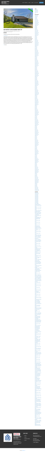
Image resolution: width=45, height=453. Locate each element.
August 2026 (36, 16)
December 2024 (37, 32)
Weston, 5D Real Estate (37, 409)
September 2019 (37, 84)
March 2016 (36, 119)
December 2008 (37, 189)
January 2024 (36, 41)
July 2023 (36, 46)
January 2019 (36, 91)
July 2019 (36, 86)
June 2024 (36, 37)
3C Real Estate (36, 200)
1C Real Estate (36, 194)
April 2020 (36, 79)
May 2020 (36, 78)
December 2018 (37, 92)
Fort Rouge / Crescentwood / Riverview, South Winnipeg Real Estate (38, 269)
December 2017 (37, 101)
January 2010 (36, 178)
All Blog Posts (36, 9)
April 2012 (36, 157)
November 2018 (37, 93)
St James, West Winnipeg (38, 370)
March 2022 (36, 60)
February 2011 (36, 167)
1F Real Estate (36, 195)
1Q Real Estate (36, 197)
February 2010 (36, 177)
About (37, 2)
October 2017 (36, 103)
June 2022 (36, 57)
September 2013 (37, 144)
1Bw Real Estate (37, 193)
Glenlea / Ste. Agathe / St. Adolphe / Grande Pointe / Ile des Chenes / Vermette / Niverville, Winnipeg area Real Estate (38, 280)
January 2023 (36, 51)
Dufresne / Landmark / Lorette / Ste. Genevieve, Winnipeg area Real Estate (38, 240)
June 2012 (36, 155)
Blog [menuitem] (35, 2)
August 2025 (36, 25)
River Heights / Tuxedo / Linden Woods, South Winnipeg (38, 337)
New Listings (36, 10)
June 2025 (36, 27)
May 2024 (36, 38)
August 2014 (36, 135)
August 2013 (36, 145)
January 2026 (36, 21)
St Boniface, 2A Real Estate (38, 365)
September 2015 (37, 124)
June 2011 (36, 164)
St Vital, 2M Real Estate (37, 375)
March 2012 (36, 158)
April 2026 (36, 18)
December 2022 (37, 52)
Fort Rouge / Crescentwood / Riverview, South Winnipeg (38, 266)
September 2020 (37, 75)
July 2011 (36, 163)
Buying (29, 2)
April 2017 (36, 108)
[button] (41, 2)
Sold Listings (36, 12)
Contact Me (41, 2)
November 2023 (37, 43)
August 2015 (36, 125)
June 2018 (36, 96)
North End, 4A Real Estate (38, 312)
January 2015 (36, 131)
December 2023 (37, 42)
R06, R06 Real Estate (37, 327)
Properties (25, 2)
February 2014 (36, 140)
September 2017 (37, 104)
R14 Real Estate (37, 329)
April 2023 (36, 49)
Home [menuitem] (23, 2)
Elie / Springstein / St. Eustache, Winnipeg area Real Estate (38, 251)
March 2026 (36, 19)
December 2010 (37, 169)
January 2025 (36, 31)
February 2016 (36, 120)
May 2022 (36, 58)
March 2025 (36, 29)
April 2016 (36, 118)
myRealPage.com (23, 450)
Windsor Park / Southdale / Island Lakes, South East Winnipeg (38, 418)
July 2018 (36, 95)
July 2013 (36, 146)
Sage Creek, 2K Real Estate (38, 353)
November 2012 (37, 151)
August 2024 (36, 35)
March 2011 (36, 166)
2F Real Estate (36, 199)
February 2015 (36, 130)
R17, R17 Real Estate (37, 330)
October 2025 (36, 23)
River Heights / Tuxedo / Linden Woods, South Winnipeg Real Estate (38, 340)
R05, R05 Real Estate (37, 326)
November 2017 (37, 102)
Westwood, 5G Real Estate (38, 413)
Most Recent (36, 15)
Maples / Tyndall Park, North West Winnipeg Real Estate (38, 303)
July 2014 (36, 136)
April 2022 (36, 59)
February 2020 (36, 81)
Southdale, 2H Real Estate (38, 364)
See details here (6, 35)
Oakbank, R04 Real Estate (38, 321)
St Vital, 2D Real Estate (37, 374)
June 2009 (36, 184)
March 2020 (36, 80)
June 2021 (36, 67)
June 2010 (36, 174)
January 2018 (36, 100)
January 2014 (36, 141)
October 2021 (36, 64)
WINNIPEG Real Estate (37, 424)
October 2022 (36, 54)
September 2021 (37, 65)
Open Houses (36, 11)
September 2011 (37, 161)
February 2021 (36, 71)
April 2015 (36, 128)
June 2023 (36, 47)
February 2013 (36, 150)
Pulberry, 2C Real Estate (38, 325)
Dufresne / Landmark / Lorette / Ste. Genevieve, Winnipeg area (38, 237)
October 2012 (36, 152)
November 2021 (37, 63)
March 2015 (36, 129)
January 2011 (36, 168)
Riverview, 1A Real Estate (38, 348)
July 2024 (36, 36)
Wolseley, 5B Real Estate (38, 425)
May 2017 (36, 107)
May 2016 (36, 117)
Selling (32, 2)
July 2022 (36, 56)
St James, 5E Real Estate (38, 369)
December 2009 (37, 179)
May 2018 (36, 97)
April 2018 (36, 98)
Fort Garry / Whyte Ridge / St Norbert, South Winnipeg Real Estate (38, 260)
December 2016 (37, 111)
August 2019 (36, 85)
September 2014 (37, 134)
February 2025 (36, 30)
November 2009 (37, 180)
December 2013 (37, 142)
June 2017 (36, 106)
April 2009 (36, 186)
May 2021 (36, 68)
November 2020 (37, 73)
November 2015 (37, 122)
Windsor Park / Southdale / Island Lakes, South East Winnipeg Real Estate (38, 421)
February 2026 (36, 20)
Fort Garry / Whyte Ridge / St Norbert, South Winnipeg (38, 258)
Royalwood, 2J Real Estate (38, 352)
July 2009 (36, 183)
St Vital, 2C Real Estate (37, 373)
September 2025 (37, 24)
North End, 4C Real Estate (38, 313)
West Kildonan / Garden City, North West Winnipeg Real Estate (38, 406)
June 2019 (36, 87)
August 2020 (36, 76)
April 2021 (36, 69)
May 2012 (36, 156)
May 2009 (36, 185)
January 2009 (36, 188)
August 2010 (36, 172)
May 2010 (36, 175)
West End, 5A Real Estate (38, 400)
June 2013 (36, 147)
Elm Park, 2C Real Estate (38, 252)
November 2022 (37, 53)
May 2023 (36, 48)
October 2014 (36, 133)
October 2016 (36, 113)
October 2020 (36, 74)
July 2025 (36, 26)
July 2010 (36, 173)
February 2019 (36, 90)
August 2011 (36, 162)
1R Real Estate (36, 198)
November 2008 (37, 190)
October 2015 (36, 123)
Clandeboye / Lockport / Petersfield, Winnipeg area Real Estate (38, 228)
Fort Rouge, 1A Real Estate (38, 270)
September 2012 (37, 153)
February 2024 (36, 40)
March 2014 (36, 139)
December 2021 (37, 62)
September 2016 (37, 114)
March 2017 (36, 109)
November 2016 (37, 112)
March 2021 (36, 70)
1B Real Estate (36, 192)
